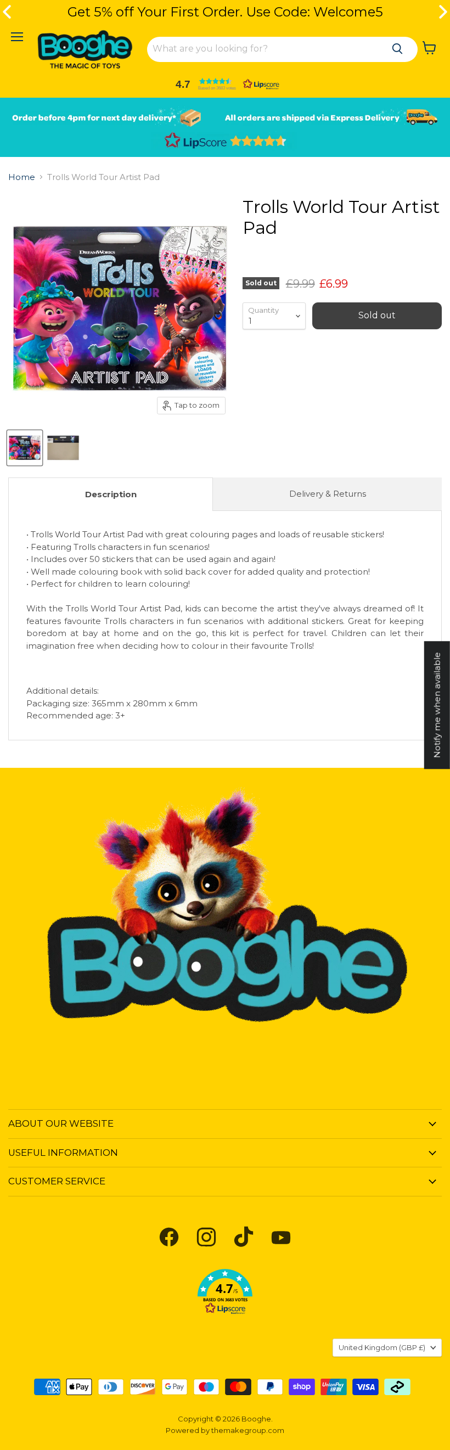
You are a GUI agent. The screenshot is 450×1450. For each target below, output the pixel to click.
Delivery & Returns (327, 493)
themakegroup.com (247, 1430)
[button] (225, 84)
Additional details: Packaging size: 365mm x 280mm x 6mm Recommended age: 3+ (225, 625)
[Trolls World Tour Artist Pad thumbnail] (24, 447)
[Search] (397, 49)
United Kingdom (382, 1347)
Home (21, 177)
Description (111, 494)
